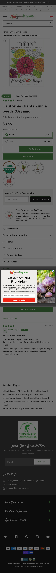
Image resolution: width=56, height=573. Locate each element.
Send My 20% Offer (19, 300)
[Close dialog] (53, 271)
